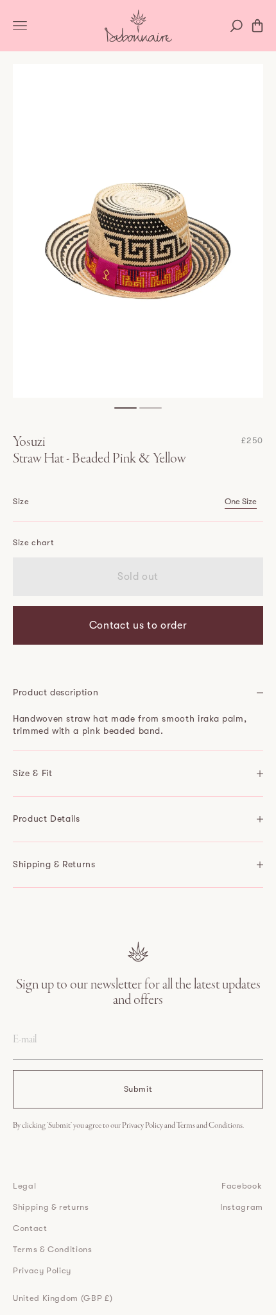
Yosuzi (29, 442)
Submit (138, 1089)
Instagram (241, 1207)
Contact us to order (138, 625)
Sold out (138, 576)
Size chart (34, 542)
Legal (24, 1186)
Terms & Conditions (52, 1249)
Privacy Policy (143, 1125)
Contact (30, 1228)
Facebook (241, 1186)
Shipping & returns (51, 1207)
